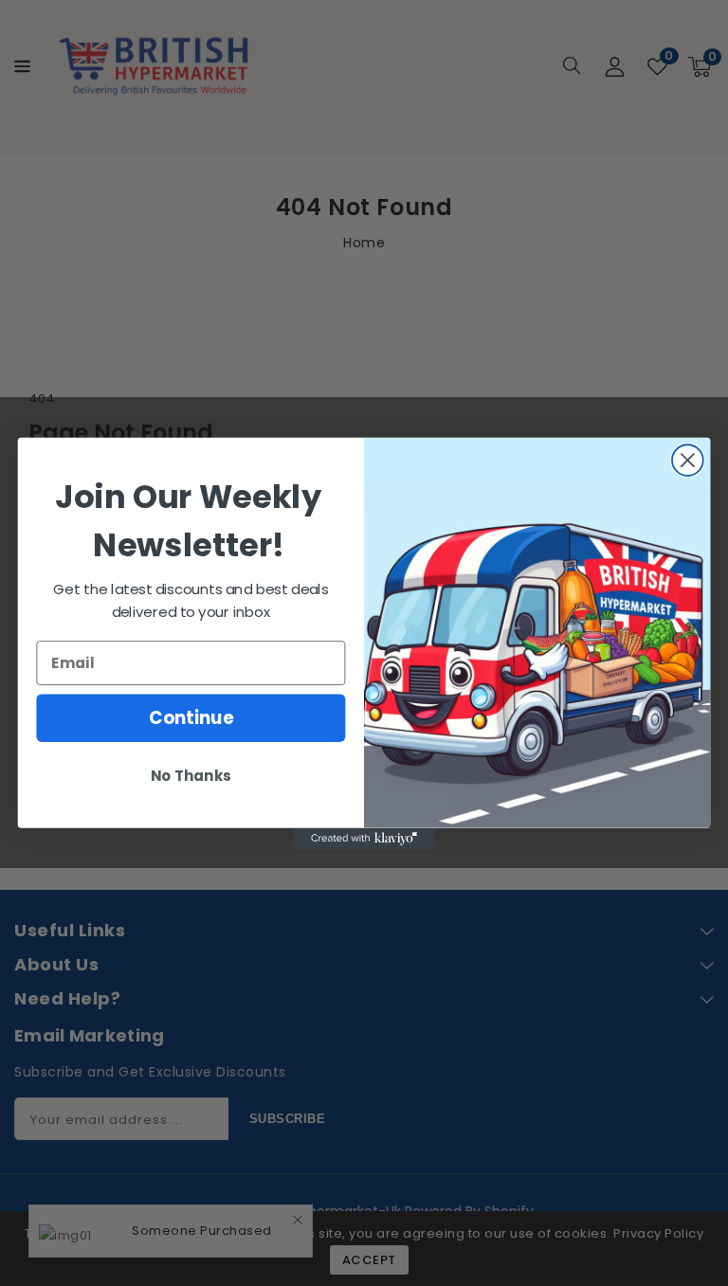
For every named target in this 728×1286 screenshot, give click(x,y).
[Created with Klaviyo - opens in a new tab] (364, 837)
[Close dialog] (687, 460)
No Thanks (190, 776)
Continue (191, 717)
